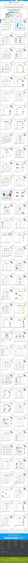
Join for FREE (12, 0)
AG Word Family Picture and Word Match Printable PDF (7, 86)
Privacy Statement (22, 545)
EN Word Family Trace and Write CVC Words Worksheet (19, 143)
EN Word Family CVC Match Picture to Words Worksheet (19, 483)
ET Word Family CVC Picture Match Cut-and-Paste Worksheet (6, 44)
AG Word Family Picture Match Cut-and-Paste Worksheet (6, 299)
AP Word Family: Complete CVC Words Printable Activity (20, 327)
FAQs (14, 546)
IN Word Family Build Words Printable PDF (19, 270)
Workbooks (22, 4)
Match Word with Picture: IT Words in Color (19, 86)
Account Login (8, 542)
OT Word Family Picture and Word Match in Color (20, 72)
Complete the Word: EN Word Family (5, 129)
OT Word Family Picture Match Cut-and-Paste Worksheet (6, 525)
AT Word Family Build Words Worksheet (5, 313)
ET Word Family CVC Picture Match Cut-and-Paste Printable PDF (20, 384)
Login (16, 0)
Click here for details (11, 12)
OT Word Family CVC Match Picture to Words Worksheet (6, 172)
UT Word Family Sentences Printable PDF (5, 440)
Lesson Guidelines (15, 545)
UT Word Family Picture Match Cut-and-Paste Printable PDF (21, 58)
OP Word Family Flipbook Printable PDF (5, 426)
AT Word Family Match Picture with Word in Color (20, 355)
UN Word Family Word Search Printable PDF (6, 58)
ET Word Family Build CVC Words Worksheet (19, 157)
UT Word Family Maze (3, 143)
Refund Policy (22, 546)
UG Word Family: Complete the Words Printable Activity (20, 525)
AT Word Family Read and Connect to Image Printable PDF (20, 511)
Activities (2, 553)
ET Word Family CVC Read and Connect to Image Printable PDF (6, 115)
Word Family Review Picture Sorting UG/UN (6, 242)
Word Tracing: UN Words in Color (4, 355)
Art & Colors (14, 4)
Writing (8, 4)
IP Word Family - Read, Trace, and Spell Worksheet (20, 228)
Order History (8, 546)
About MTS (22, 542)
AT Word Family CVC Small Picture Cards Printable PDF (7, 454)
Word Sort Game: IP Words (17, 171)
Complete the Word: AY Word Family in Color (19, 313)
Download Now (14, 561)
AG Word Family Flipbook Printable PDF (19, 454)
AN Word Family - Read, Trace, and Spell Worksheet (6, 270)
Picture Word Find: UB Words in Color (5, 72)
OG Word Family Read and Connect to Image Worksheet (7, 327)
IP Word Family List (3, 157)
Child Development (12, 553)
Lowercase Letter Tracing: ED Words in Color (6, 228)
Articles (18, 4)
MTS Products (15, 542)
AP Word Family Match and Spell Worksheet (19, 412)
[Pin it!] (26, 61)
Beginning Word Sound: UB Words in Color (5, 412)
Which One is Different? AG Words (5, 256)
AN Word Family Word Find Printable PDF (19, 440)
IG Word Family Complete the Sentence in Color (20, 426)
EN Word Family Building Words (18, 242)
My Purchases (8, 545)
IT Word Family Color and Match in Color (5, 497)
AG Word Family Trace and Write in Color (5, 511)
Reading (5, 4)
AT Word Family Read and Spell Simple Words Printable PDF (21, 341)
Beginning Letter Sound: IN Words (18, 129)
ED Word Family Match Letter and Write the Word (20, 44)
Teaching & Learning (20, 553)
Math (11, 4)
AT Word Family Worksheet (18, 497)
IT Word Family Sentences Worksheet (19, 256)
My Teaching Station (14, 3)
